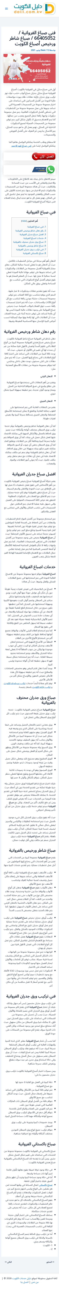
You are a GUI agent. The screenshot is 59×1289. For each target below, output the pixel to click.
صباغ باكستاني (45, 1185)
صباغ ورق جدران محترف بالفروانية (29, 242)
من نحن (35, 1282)
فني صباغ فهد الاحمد (21, 145)
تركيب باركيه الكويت (41, 687)
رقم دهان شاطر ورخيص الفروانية (30, 230)
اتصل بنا (24, 1282)
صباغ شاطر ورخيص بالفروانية (32, 245)
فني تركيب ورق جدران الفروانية (31, 249)
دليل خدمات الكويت (21, 1278)
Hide (24, 221)
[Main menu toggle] (6, 8)
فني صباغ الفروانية (36, 226)
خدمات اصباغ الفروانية (34, 238)
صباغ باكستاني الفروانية (34, 253)
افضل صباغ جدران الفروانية (33, 234)
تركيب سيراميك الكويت (14, 683)
